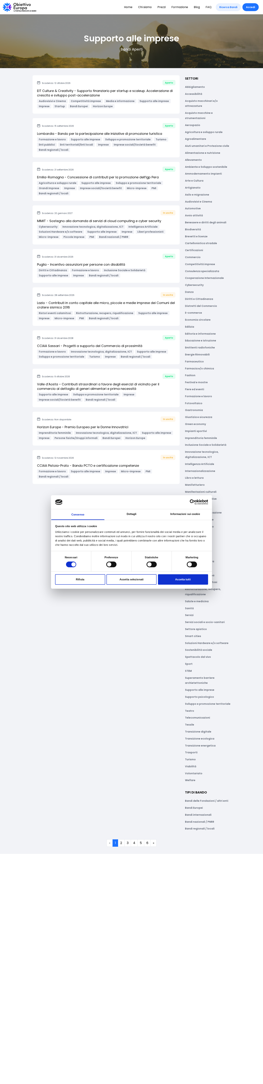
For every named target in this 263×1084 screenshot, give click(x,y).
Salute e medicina (197, 601)
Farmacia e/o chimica (199, 368)
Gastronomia (194, 410)
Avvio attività (194, 215)
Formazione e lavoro (198, 396)
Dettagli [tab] (132, 513)
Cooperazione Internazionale (204, 278)
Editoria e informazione (200, 334)
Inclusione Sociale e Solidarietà (205, 445)
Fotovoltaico (193, 403)
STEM (188, 671)
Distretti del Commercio (201, 306)
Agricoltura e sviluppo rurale (204, 132)
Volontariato (193, 773)
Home (128, 7)
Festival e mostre (196, 382)
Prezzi (161, 7)
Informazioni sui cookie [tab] (185, 513)
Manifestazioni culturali (200, 492)
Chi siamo (145, 7)
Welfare (190, 780)
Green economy (195, 424)
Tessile (189, 724)
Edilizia (189, 327)
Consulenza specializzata (202, 271)
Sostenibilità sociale (198, 650)
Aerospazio (192, 125)
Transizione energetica (200, 745)
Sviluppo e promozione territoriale (207, 704)
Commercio (193, 257)
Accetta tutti (183, 579)
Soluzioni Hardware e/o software (206, 643)
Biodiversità (193, 229)
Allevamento (193, 160)
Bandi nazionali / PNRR (199, 822)
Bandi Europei (194, 808)
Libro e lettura (194, 478)
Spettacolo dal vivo (198, 657)
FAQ (208, 7)
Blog (197, 7)
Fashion (190, 375)
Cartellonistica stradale (201, 243)
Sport (189, 664)
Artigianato (193, 187)
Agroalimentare (195, 139)
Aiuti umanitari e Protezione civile (207, 146)
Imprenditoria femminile (201, 438)
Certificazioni (194, 250)
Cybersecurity (194, 285)
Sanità (189, 608)
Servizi (189, 615)
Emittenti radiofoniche (200, 347)
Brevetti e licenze (196, 236)
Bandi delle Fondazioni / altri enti (206, 801)
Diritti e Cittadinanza (199, 299)
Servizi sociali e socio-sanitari (205, 622)
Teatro (189, 711)
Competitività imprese (200, 264)
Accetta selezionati (131, 579)
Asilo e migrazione (197, 194)
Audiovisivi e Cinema (198, 201)
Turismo (190, 759)
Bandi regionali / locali (200, 828)
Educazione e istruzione (200, 340)
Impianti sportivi (196, 431)
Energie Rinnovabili (197, 354)
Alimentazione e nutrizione (202, 153)
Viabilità (190, 766)
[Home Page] (19, 7)
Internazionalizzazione (200, 471)
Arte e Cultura (194, 180)
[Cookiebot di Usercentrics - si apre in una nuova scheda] (192, 502)
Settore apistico (196, 629)
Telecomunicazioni (197, 717)
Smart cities (193, 636)
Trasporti (191, 752)
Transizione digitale (198, 731)
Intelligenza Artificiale (199, 464)
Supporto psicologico (199, 697)
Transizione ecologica (199, 738)
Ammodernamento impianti (203, 173)
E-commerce (193, 313)
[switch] (111, 564)
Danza (189, 292)
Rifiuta (80, 579)
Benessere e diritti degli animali (205, 222)
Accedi (250, 7)
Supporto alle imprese (199, 690)
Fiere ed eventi (194, 389)
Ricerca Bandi (228, 7)
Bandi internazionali (198, 815)
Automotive (193, 208)
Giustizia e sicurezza (198, 417)
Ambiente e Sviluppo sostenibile (206, 167)
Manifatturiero (195, 485)
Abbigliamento (195, 87)
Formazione (179, 7)
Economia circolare (198, 320)
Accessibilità (193, 94)
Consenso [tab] (77, 514)
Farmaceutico (194, 361)
